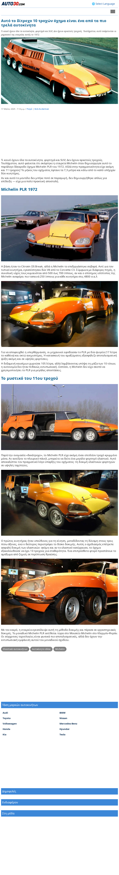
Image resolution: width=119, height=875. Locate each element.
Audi (5, 712)
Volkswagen (10, 723)
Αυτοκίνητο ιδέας (41, 649)
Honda (6, 729)
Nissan (63, 718)
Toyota (7, 718)
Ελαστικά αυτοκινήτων (15, 649)
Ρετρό (29, 109)
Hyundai (64, 729)
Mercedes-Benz (68, 723)
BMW (63, 712)
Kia (4, 734)
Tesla (62, 734)
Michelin (60, 649)
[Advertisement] (59, 136)
